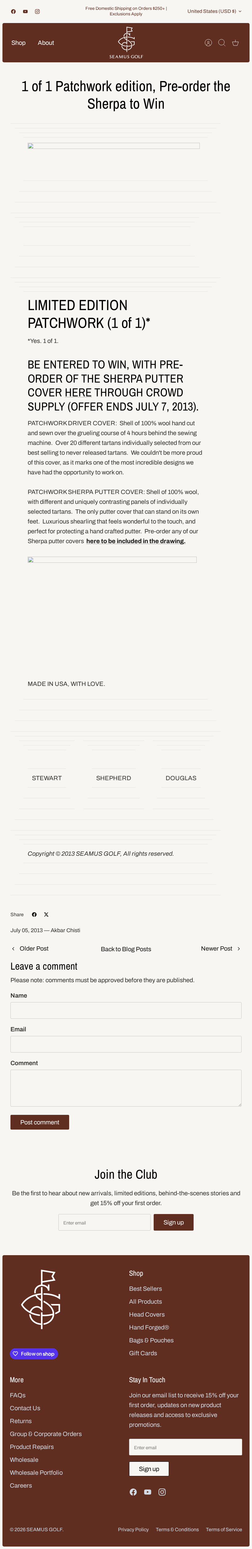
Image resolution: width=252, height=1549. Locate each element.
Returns (21, 1421)
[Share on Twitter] (46, 914)
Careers (21, 1485)
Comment (24, 1063)
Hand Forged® (149, 1327)
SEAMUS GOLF (44, 1529)
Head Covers (147, 1314)
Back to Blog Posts (126, 949)
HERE (78, 392)
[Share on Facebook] (34, 914)
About (46, 42)
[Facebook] (13, 11)
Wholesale (24, 1459)
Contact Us (25, 1408)
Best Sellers (145, 1288)
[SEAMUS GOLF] (126, 42)
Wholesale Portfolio (36, 1472)
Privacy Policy (133, 1529)
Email (18, 1029)
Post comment (39, 1122)
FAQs (18, 1395)
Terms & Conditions (177, 1529)
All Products (145, 1301)
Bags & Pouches (151, 1340)
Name (18, 995)
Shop (18, 42)
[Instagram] (37, 11)
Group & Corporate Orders (46, 1433)
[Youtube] (25, 11)
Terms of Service (224, 1529)
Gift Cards (143, 1353)
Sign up (173, 1222)
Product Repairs (32, 1446)
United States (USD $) (211, 11)
